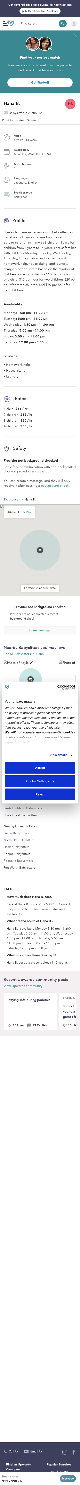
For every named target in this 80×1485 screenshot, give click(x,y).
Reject (40, 794)
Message (68, 1479)
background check (55, 485)
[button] (40, 545)
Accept (40, 767)
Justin (16, 499)
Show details (58, 754)
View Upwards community (23, 986)
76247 (27, 512)
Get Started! (40, 82)
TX (6, 499)
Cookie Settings (37, 781)
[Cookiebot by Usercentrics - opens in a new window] (57, 687)
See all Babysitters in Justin (24, 654)
